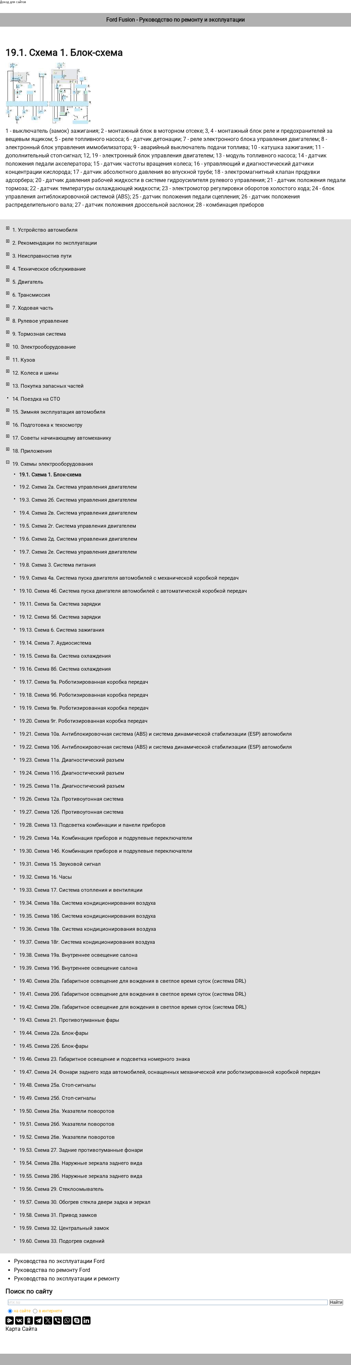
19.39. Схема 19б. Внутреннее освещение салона (78, 968)
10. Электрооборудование (44, 347)
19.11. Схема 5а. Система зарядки (60, 604)
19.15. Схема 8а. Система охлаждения (65, 656)
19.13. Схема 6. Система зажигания (61, 630)
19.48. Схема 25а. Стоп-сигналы (57, 1085)
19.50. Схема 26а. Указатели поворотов (66, 1111)
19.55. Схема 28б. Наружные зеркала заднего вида (80, 1176)
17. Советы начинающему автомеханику (61, 438)
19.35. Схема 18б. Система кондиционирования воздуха (87, 916)
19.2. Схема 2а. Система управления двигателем (78, 487)
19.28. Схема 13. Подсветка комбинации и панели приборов (92, 825)
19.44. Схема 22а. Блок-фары (53, 1033)
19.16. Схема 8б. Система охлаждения (65, 669)
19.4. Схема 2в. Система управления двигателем (78, 513)
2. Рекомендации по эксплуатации (54, 243)
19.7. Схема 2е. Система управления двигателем (78, 552)
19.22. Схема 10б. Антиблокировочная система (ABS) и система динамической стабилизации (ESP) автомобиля (155, 747)
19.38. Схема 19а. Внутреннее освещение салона (78, 955)
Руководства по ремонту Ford (52, 1270)
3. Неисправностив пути (42, 256)
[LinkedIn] (86, 1320)
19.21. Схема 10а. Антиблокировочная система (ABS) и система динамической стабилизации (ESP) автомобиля (155, 734)
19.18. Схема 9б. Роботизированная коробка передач (83, 695)
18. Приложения (32, 451)
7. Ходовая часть (32, 308)
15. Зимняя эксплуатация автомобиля (58, 412)
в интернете (50, 1311)
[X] (48, 1320)
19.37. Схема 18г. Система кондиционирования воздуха (87, 942)
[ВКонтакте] (19, 1320)
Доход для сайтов (13, 2)
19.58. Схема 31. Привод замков (58, 1215)
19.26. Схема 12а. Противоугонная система (71, 799)
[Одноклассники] (29, 1320)
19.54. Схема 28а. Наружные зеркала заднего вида (80, 1163)
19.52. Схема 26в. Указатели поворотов (67, 1137)
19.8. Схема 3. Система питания (57, 565)
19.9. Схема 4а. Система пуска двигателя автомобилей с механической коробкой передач (129, 578)
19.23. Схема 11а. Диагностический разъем (71, 760)
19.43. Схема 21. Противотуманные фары (69, 1020)
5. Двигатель (27, 282)
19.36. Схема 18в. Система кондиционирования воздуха (87, 929)
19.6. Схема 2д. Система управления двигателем (78, 539)
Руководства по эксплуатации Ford (59, 1261)
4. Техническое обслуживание (49, 269)
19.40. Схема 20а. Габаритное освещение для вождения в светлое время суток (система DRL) (132, 981)
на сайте (22, 1311)
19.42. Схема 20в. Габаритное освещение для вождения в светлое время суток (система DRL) (132, 1007)
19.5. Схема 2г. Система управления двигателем (77, 526)
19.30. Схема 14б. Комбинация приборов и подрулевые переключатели (105, 851)
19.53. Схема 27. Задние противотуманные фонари (81, 1150)
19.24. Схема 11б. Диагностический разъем (71, 773)
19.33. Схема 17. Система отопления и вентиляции (81, 890)
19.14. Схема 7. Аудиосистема (55, 643)
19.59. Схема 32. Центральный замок (64, 1228)
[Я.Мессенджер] (9, 1320)
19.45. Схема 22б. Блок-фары (53, 1046)
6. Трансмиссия (31, 295)
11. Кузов (23, 360)
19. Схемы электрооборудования (52, 464)
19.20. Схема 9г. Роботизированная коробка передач (83, 721)
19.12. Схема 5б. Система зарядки (60, 617)
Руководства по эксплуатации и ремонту (67, 1278)
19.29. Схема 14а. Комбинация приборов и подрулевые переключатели (105, 838)
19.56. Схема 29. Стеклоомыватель (61, 1189)
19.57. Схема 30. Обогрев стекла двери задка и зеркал (84, 1202)
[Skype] (77, 1320)
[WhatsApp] (67, 1320)
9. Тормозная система (39, 334)
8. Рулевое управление (40, 321)
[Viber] (57, 1320)
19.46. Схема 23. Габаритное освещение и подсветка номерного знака (104, 1059)
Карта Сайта (21, 1329)
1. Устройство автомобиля (44, 230)
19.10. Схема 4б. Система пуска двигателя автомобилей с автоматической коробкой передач (133, 591)
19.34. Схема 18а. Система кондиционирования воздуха (87, 903)
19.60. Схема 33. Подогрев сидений (62, 1241)
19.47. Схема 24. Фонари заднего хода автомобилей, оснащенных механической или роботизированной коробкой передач (169, 1072)
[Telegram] (38, 1320)
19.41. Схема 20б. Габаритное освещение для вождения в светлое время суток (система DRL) (132, 994)
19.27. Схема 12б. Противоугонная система (71, 812)
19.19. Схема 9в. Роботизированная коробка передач (83, 708)
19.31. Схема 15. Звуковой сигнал (60, 864)
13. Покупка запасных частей (48, 386)
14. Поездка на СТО (36, 399)
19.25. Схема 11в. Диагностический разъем (71, 786)
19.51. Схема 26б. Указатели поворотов (66, 1124)
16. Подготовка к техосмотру (47, 425)
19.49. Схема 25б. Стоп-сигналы (57, 1098)
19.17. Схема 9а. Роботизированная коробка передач (83, 682)
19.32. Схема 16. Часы (45, 877)
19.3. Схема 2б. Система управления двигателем (78, 500)
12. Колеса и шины (35, 373)
